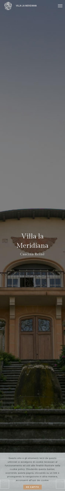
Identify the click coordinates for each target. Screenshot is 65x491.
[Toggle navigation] (60, 5)
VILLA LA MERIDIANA (26, 6)
